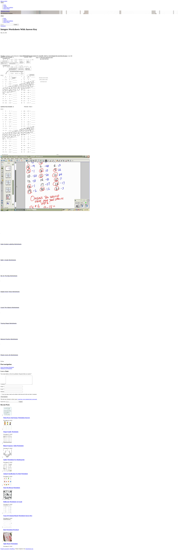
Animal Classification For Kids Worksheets (15, 473)
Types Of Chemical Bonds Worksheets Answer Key (17, 515)
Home (4, 5)
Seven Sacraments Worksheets (7, 367)
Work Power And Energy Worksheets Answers (16, 417)
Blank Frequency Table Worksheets (13, 445)
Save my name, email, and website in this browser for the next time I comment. (19, 394)
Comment (3, 384)
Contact (5, 6)
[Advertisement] (42, 43)
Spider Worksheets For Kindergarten (13, 459)
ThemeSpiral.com (29, 548)
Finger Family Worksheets (10, 431)
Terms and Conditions (8, 7)
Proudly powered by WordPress (8, 548)
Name (2, 386)
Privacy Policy (6, 8)
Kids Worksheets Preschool (11, 529)
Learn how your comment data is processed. (27, 399)
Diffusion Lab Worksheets (6, 368)
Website (2, 391)
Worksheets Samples (5, 11)
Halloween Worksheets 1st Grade (12, 501)
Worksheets (3, 26)
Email (2, 389)
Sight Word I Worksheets (10, 543)
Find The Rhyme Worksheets (11, 487)
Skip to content (4, 1)
